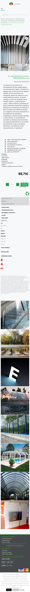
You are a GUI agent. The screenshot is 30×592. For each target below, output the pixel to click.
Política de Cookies (6, 552)
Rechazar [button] (15, 589)
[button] (26, 38)
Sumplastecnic (5, 540)
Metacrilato (10, 19)
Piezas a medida (6, 542)
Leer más (21, 589)
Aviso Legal (4, 550)
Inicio (3, 19)
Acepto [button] (9, 589)
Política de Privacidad (7, 554)
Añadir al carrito (24, 184)
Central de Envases (6, 538)
